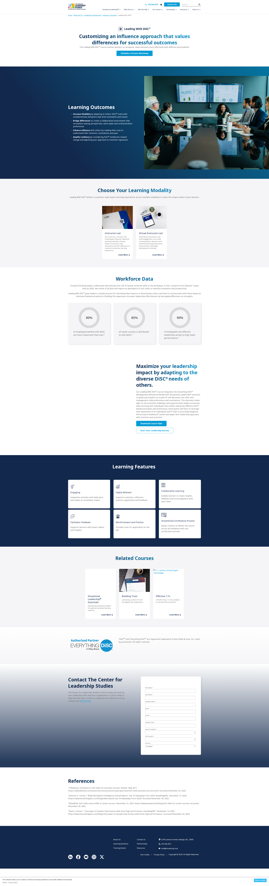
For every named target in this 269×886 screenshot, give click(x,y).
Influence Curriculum (110, 15)
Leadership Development (92, 15)
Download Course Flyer (151, 423)
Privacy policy (13, 882)
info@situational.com (169, 848)
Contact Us (172, 4)
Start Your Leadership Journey (154, 430)
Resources (141, 848)
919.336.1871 (153, 4)
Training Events (119, 848)
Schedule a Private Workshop (134, 53)
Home (70, 15)
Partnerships (142, 844)
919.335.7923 (85, 701)
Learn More (123, 255)
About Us (117, 839)
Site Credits (145, 854)
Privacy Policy (159, 854)
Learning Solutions (120, 844)
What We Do (78, 15)
